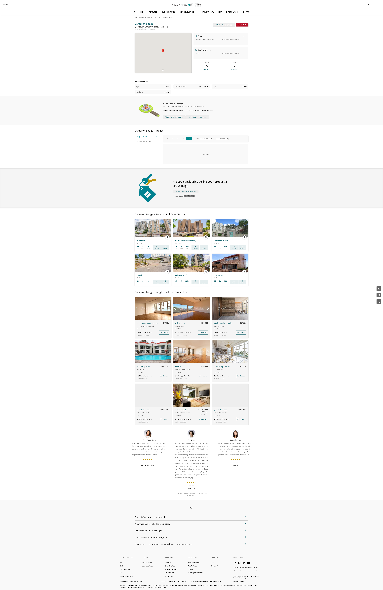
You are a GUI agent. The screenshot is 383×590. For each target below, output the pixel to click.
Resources (192, 558)
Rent (121, 566)
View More (206, 69)
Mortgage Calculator (195, 573)
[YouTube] (248, 563)
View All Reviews (191, 495)
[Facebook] (239, 563)
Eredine (178, 366)
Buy (121, 562)
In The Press (169, 576)
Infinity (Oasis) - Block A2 (223, 323)
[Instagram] (234, 563)
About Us (169, 558)
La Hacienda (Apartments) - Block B (147, 323)
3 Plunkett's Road (143, 410)
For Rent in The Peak (175, 117)
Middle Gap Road (143, 366)
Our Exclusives (125, 569)
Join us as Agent (147, 566)
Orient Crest (180, 323)
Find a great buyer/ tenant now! (185, 191)
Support (214, 558)
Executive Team (170, 566)
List (121, 573)
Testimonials (169, 573)
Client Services (126, 558)
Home (137, 17)
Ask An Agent (192, 566)
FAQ (212, 562)
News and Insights (194, 562)
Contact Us (214, 566)
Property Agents (171, 569)
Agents (145, 558)
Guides (190, 569)
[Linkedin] (243, 563)
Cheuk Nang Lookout (222, 366)
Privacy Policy (124, 581)
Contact (243, 25)
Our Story (168, 562)
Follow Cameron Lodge (225, 25)
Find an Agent (147, 562)
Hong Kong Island (146, 17)
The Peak (157, 17)
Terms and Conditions (135, 581)
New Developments (126, 576)
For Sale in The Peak (198, 117)
